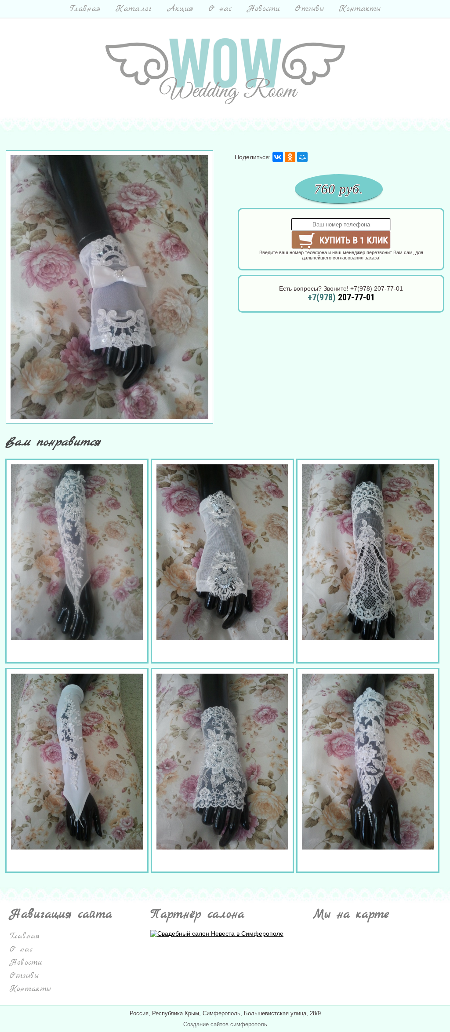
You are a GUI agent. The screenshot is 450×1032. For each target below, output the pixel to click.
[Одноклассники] (290, 157)
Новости (263, 9)
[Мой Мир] (302, 157)
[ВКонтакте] (277, 157)
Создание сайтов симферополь (225, 1024)
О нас (220, 9)
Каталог (134, 9)
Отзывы (309, 9)
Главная (85, 9)
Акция (180, 9)
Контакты (360, 9)
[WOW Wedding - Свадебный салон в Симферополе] (225, 102)
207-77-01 (341, 297)
